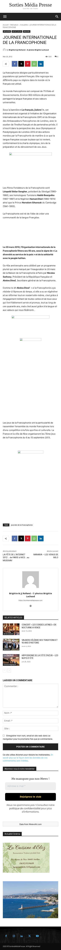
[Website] (31, 605)
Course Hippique (10, 664)
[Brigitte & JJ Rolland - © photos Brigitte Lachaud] (5, 49)
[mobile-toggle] (4, 16)
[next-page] (9, 670)
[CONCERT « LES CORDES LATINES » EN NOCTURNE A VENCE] (11, 629)
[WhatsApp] (34, 64)
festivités (27, 31)
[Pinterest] (27, 64)
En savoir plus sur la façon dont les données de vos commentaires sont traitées (28, 757)
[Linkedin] (41, 64)
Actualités (24, 25)
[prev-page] (4, 670)
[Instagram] (14, 936)
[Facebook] (14, 64)
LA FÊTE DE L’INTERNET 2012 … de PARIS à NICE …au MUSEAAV (16, 557)
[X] (21, 64)
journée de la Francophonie (22, 525)
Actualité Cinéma (12, 834)
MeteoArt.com (35, 824)
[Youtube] (37, 936)
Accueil (6, 25)
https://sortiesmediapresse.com (30, 600)
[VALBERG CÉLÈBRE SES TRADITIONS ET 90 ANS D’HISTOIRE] (11, 644)
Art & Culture (16, 31)
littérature (14, 25)
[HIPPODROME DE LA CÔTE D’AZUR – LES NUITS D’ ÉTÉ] (11, 660)
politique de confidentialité (24, 808)
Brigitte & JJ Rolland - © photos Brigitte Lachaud (29, 50)
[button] (57, 16)
